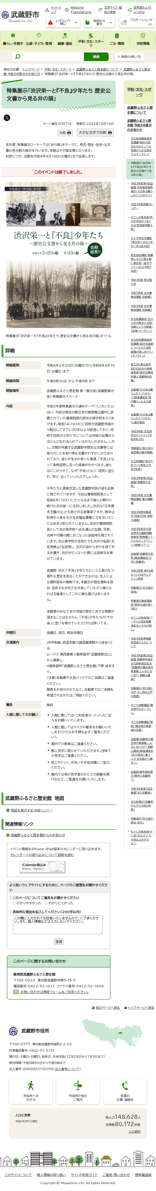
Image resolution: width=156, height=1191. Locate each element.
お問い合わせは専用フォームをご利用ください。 (55, 992)
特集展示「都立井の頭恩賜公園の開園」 (142, 450)
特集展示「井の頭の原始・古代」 (142, 820)
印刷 (62, 132)
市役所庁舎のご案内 (78, 1097)
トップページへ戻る (141, 1007)
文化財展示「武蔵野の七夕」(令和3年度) (142, 806)
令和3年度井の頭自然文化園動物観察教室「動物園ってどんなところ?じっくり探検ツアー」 (142, 537)
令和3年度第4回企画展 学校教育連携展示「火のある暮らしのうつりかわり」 (142, 189)
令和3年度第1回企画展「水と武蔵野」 (142, 791)
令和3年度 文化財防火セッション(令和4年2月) (141, 435)
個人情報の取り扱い (51, 1175)
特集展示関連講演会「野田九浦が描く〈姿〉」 (142, 605)
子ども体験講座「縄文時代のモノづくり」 (142, 709)
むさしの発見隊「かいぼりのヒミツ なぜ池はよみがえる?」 (142, 837)
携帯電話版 (143, 1175)
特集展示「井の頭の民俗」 (142, 590)
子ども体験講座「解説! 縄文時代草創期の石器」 (142, 726)
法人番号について (67, 1069)
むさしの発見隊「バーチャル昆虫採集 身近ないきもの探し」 (142, 623)
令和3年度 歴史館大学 (141, 282)
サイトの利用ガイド (84, 1175)
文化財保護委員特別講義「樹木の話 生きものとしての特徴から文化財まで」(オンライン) (141, 146)
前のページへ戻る (108, 1007)
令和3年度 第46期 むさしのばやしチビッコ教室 (142, 574)
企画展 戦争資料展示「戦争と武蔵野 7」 (142, 776)
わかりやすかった (28, 903)
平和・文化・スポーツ (58, 69)
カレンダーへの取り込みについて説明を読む (42, 855)
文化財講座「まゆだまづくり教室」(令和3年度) (142, 465)
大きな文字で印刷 (92, 132)
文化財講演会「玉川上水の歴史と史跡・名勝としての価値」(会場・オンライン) (142, 325)
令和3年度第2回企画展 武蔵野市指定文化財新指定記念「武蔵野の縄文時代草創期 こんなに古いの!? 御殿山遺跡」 (142, 667)
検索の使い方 (131, 56)
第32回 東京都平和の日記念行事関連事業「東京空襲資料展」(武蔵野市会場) (142, 372)
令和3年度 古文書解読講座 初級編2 (141, 308)
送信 (58, 941)
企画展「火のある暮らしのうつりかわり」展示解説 (142, 418)
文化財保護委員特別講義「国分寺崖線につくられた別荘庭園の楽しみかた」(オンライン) (142, 348)
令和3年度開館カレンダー (142, 206)
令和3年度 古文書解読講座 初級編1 (141, 295)
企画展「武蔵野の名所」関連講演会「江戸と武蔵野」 (142, 558)
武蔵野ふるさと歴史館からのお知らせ (38, 835)
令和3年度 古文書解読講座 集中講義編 (142, 499)
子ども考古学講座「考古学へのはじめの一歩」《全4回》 (142, 242)
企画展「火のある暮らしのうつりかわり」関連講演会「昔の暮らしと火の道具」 (142, 397)
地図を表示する (30, 810)
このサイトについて (18, 1175)
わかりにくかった (61, 903)
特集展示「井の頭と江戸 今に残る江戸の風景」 (142, 692)
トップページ (31, 69)
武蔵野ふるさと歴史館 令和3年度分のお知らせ (139, 125)
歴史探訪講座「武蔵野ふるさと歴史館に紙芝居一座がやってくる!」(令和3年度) (142, 263)
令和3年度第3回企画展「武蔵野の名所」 (142, 482)
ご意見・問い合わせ (116, 1175)
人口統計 (135, 1131)
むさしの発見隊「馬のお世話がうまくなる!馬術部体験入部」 (142, 223)
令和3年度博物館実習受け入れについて (141, 642)
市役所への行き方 (31, 1097)
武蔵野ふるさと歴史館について (97, 69)
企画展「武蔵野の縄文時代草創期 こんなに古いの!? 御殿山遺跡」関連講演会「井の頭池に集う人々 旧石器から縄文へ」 (142, 751)
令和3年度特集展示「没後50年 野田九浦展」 (142, 516)
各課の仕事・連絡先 (125, 1097)
